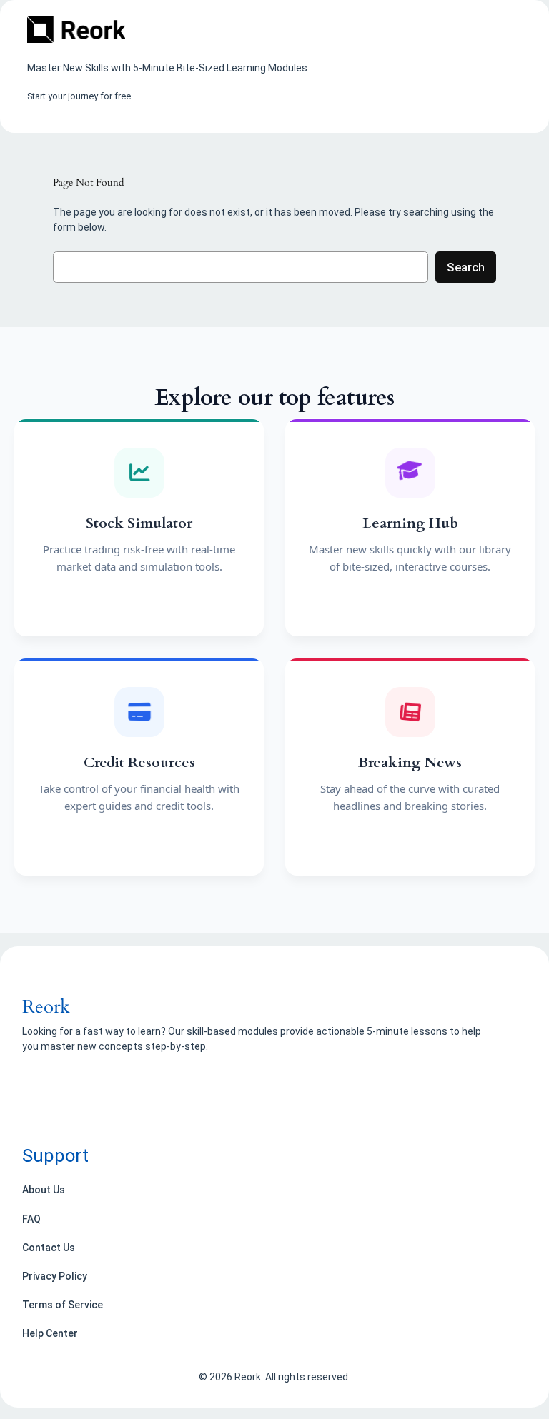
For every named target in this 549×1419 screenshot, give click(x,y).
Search (466, 267)
